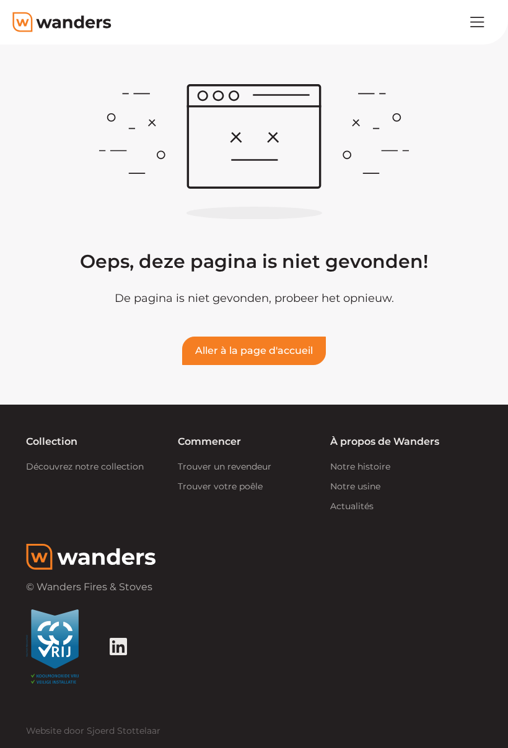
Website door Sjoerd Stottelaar (93, 730)
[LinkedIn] (118, 646)
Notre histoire (360, 466)
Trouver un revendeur (224, 466)
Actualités (352, 506)
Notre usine (355, 486)
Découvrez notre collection (85, 466)
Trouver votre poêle (220, 486)
